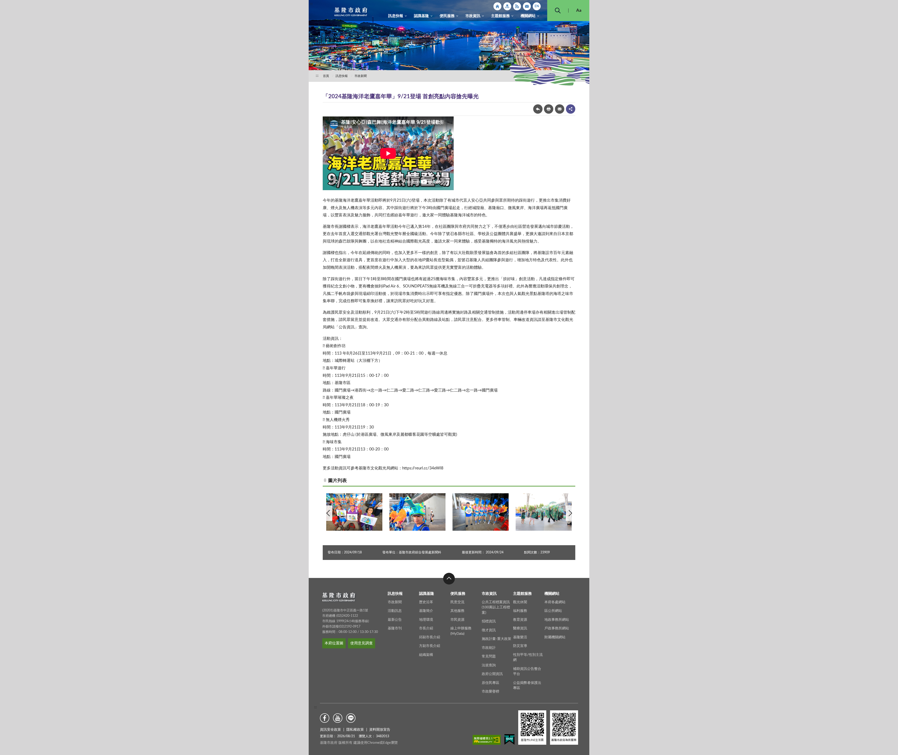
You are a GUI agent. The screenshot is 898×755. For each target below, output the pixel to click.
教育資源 (520, 619)
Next (570, 513)
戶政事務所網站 (556, 628)
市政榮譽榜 (490, 691)
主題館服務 (500, 16)
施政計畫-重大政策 (496, 639)
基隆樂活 (520, 637)
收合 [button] (449, 578)
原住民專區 (490, 683)
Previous (328, 513)
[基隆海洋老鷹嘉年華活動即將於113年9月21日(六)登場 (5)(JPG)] (354, 512)
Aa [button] (578, 10)
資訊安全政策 (330, 729)
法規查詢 (489, 665)
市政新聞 (361, 76)
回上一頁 (538, 109)
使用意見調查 (361, 643)
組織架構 (426, 655)
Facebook (324, 718)
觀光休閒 (520, 602)
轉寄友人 (559, 109)
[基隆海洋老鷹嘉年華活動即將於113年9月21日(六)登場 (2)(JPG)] (544, 512)
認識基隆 (421, 16)
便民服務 (447, 16)
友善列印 (548, 109)
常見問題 (489, 656)
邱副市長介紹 (429, 637)
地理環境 (426, 619)
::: (311, 4)
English (537, 6)
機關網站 (528, 16)
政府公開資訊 (492, 674)
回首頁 (497, 6)
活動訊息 (395, 611)
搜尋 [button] (557, 10)
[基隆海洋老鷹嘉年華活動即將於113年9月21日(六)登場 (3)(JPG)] (481, 512)
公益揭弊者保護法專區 (527, 685)
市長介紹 (426, 628)
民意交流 (457, 602)
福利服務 (520, 611)
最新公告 (395, 619)
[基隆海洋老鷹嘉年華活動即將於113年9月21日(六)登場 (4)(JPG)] (417, 512)
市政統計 (489, 648)
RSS (517, 6)
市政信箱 (527, 6)
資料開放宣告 (379, 729)
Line (350, 718)
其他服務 (457, 611)
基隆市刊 (395, 628)
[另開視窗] (487, 741)
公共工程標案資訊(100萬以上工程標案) (496, 607)
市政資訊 (472, 16)
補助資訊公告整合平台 (527, 671)
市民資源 (457, 619)
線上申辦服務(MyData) (460, 631)
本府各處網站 (554, 602)
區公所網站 (553, 611)
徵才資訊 (489, 630)
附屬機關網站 (554, 637)
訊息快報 (395, 16)
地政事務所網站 (556, 619)
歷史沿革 (426, 602)
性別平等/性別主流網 (528, 657)
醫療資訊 (520, 628)
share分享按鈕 (570, 109)
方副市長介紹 (429, 646)
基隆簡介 (426, 611)
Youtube (337, 718)
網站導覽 (507, 6)
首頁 (326, 76)
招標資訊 (489, 621)
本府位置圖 (334, 643)
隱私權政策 (355, 729)
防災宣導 (520, 646)
